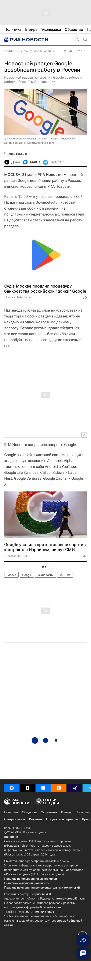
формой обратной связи (43, 907)
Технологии (45, 575)
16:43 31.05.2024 (16, 51)
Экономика (49, 812)
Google (27, 575)
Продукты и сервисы (62, 819)
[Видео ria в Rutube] (74, 788)
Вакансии (11, 836)
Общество (29, 812)
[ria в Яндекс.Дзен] (27, 788)
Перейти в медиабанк (62, 138)
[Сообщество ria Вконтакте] (43, 788)
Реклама (35, 819)
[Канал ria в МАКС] (11, 788)
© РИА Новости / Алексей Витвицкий (25, 138)
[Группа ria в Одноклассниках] (58, 788)
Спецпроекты (14, 819)
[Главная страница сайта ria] (25, 40)
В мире (66, 812)
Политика (11, 812)
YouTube (69, 466)
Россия (11, 575)
